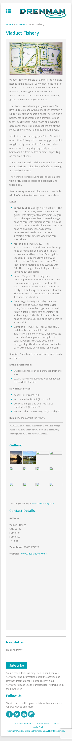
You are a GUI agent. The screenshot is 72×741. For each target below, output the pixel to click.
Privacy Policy (43, 724)
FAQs (56, 724)
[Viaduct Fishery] (35, 58)
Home (9, 24)
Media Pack (37, 727)
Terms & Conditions (23, 724)
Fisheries (20, 24)
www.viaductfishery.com (42, 503)
